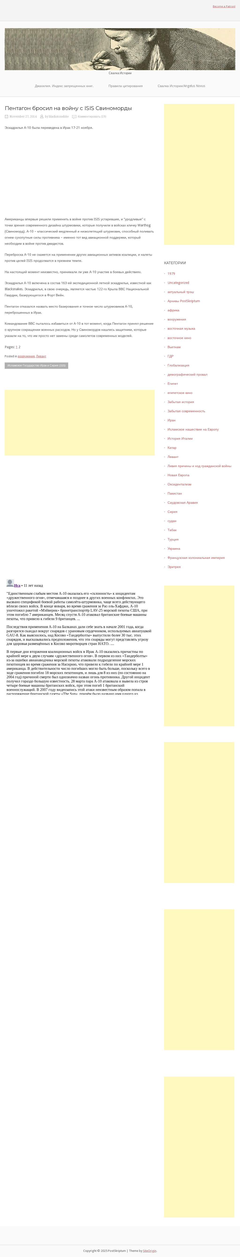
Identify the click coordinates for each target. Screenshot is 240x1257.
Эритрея (174, 567)
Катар (172, 447)
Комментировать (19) (92, 116)
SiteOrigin (149, 1251)
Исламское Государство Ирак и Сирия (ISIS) (36, 365)
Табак (172, 530)
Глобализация (178, 365)
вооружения (26, 356)
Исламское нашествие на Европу (193, 429)
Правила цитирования (126, 86)
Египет (173, 383)
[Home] (120, 49)
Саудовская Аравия (183, 502)
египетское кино (180, 393)
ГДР (170, 356)
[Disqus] (80, 514)
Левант (41, 356)
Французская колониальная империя (196, 558)
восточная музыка (181, 328)
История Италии (180, 438)
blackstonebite (59, 116)
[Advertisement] (80, 423)
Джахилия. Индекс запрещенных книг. (64, 86)
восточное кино (179, 338)
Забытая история (181, 402)
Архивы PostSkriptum (184, 301)
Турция (173, 539)
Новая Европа (178, 475)
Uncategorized (178, 283)
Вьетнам (174, 347)
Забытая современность (186, 411)
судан (172, 521)
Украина (174, 548)
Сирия (172, 512)
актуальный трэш (181, 292)
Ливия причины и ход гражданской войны (199, 466)
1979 (171, 273)
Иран (172, 420)
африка (173, 310)
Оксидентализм (179, 484)
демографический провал (187, 374)
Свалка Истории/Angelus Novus (181, 86)
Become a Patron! (224, 6)
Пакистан (175, 493)
